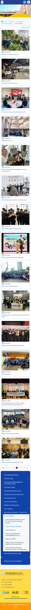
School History (20, 21)
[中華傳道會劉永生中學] (2, 2)
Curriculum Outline (10, 502)
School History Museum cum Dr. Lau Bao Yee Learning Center (15, 521)
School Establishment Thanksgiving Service (12, 534)
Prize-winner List (9, 498)
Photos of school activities (13, 561)
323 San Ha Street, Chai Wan (14, 579)
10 (27, 467)
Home (4, 21)
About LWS (11, 21)
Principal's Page (9, 487)
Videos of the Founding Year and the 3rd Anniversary (14, 543)
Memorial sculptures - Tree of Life (15, 512)
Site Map (4, 604)
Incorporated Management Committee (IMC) (13, 483)
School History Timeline (7, 23)
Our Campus (8, 509)
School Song (8, 478)
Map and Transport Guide (12, 553)
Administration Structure (12, 491)
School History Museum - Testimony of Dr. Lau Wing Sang (15, 548)
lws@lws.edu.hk (10, 587)
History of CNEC (10, 539)
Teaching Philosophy (11, 475)
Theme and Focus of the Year (14, 494)
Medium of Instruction (11, 505)
